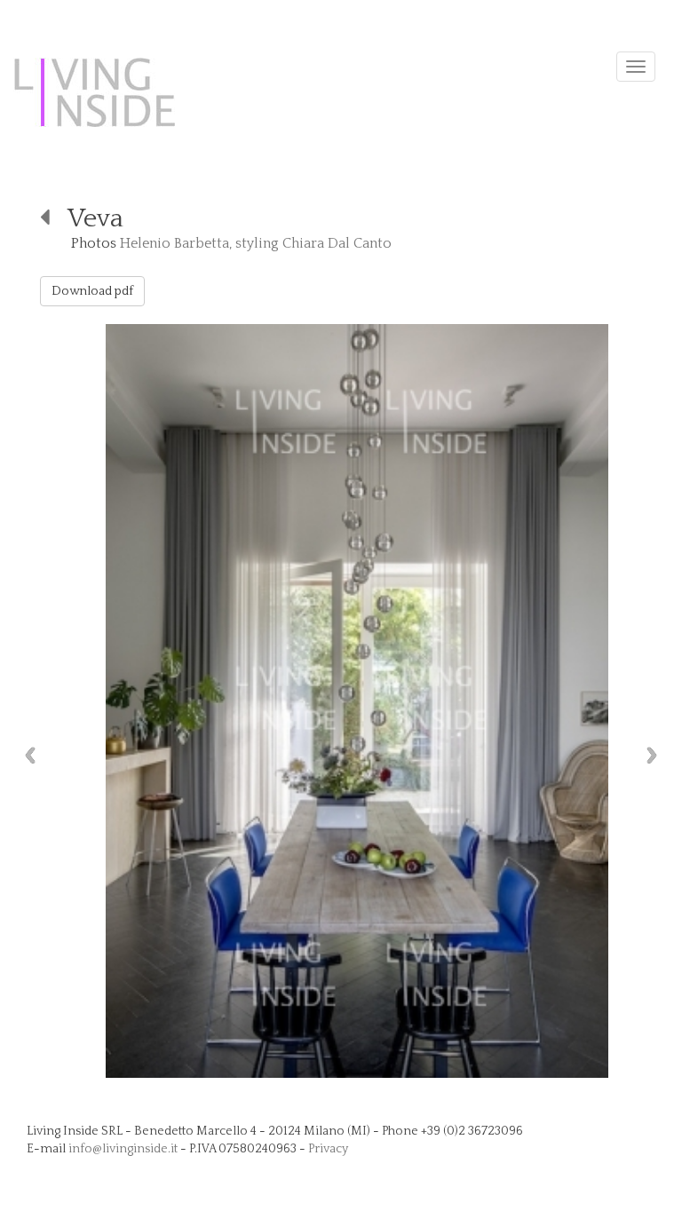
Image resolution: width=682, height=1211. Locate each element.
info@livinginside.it (123, 1149)
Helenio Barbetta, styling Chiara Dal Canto (256, 243)
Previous (25, 755)
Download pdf (92, 291)
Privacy (328, 1149)
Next (656, 755)
